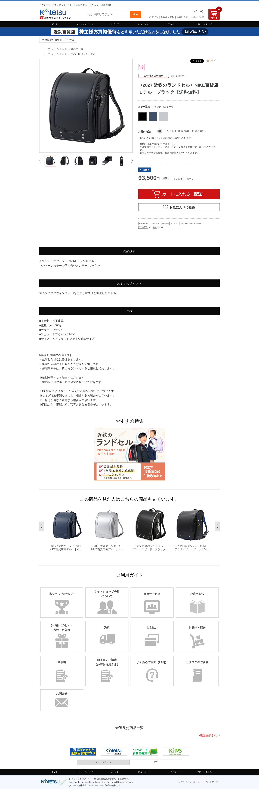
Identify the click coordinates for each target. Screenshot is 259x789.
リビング (114, 24)
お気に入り (182, 17)
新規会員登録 (167, 17)
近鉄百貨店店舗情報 (106, 779)
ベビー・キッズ (204, 24)
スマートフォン (103, 762)
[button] (132, 161)
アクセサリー (174, 24)
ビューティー (144, 24)
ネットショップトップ (81, 779)
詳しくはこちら (179, 76)
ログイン (153, 17)
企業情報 (124, 779)
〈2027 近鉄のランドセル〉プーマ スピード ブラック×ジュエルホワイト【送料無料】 (150, 547)
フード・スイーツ (84, 24)
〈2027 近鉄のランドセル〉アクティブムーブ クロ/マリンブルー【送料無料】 (192, 547)
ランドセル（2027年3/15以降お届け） (185, 131)
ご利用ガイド (197, 17)
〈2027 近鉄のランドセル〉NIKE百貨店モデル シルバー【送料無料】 (107, 547)
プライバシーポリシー (191, 782)
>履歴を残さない (209, 735)
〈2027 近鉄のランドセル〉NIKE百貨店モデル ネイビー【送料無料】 (66, 547)
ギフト (54, 24)
